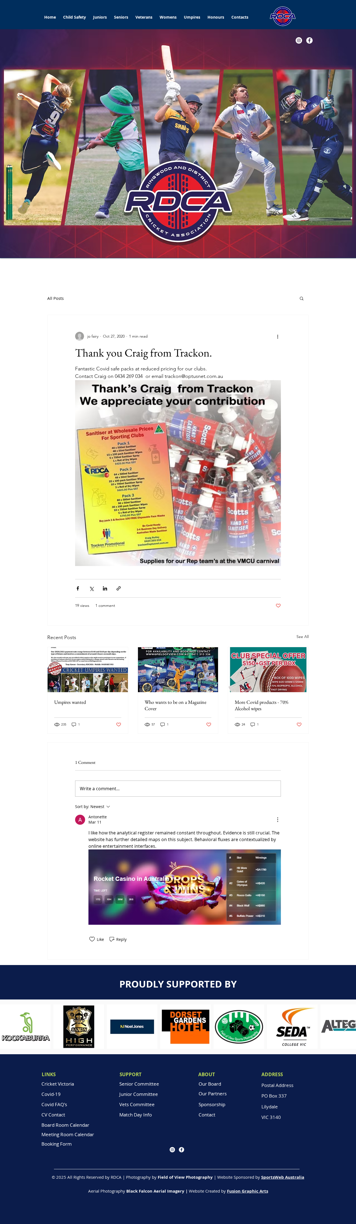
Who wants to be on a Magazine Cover (175, 705)
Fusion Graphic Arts (247, 1191)
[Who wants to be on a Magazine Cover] (178, 669)
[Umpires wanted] (88, 669)
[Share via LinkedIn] (105, 588)
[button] (100, 15)
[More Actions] (277, 819)
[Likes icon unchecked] (92, 939)
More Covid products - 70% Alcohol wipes (261, 705)
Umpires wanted (70, 702)
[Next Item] (346, 1026)
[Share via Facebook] (77, 588)
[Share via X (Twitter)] (91, 588)
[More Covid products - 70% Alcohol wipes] (268, 669)
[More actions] (277, 336)
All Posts (55, 298)
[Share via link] (118, 588)
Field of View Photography (185, 1177)
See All (302, 636)
